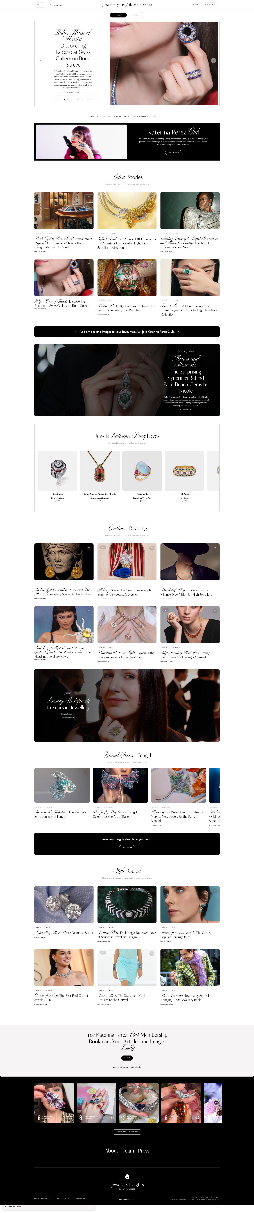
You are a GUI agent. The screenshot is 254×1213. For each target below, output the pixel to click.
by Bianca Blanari (40, 251)
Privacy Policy (63, 1199)
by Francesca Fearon (167, 661)
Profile (191, 351)
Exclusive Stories (141, 117)
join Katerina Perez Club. (158, 332)
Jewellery (69, 28)
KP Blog (127, 117)
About (111, 1150)
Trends (111, 585)
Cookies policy (82, 1199)
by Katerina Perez (103, 252)
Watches (117, 117)
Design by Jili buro (127, 1199)
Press (143, 1150)
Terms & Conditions (42, 1199)
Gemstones (106, 117)
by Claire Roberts (40, 937)
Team (128, 1150)
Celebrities (62, 585)
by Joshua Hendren (103, 314)
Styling (78, 28)
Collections (50, 234)
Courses (155, 117)
